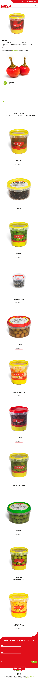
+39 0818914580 (28, 677)
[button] (6, 106)
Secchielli (6, 40)
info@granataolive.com (30, 676)
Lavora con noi (33, 1)
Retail (3, 40)
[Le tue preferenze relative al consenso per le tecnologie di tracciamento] (36, 680)
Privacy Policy (7, 661)
